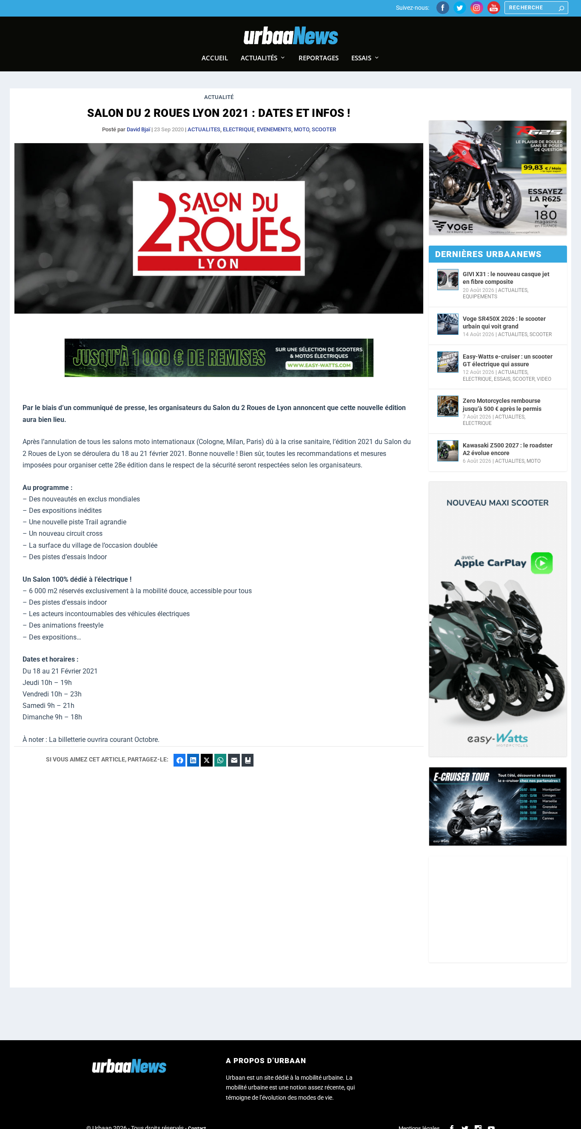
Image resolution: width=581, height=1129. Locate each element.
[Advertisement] (498, 909)
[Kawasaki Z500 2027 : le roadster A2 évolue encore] (448, 450)
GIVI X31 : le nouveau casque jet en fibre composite (506, 278)
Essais (361, 58)
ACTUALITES (204, 129)
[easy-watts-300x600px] (498, 619)
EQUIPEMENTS (480, 297)
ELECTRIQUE (238, 129)
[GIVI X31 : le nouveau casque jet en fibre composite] (448, 279)
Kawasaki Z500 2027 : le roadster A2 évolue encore (508, 449)
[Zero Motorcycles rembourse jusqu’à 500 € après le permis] (448, 406)
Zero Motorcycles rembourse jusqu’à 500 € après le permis (502, 404)
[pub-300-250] (498, 177)
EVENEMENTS (274, 129)
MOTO (301, 129)
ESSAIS (502, 379)
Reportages (319, 58)
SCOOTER (324, 129)
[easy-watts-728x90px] (219, 375)
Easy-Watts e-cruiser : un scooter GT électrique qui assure (508, 360)
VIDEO (544, 379)
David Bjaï (138, 129)
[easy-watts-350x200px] (498, 806)
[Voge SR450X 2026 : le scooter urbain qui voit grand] (448, 324)
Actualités (259, 58)
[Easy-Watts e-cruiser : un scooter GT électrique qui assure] (448, 362)
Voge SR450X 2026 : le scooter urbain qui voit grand (504, 322)
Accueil (215, 58)
